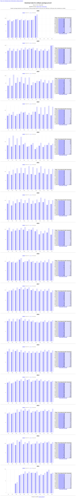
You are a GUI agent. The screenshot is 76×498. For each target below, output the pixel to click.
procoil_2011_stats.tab (63, 489)
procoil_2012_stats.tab (63, 458)
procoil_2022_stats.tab (63, 155)
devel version (44, 6)
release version (39, 6)
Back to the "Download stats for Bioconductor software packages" (11, 0)
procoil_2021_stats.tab (63, 185)
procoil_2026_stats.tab (63, 33)
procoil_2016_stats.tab (63, 337)
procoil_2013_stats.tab (63, 428)
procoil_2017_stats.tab (63, 306)
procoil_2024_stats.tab (63, 94)
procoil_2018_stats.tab (63, 276)
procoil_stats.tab (41, 496)
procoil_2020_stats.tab (63, 215)
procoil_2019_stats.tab (63, 246)
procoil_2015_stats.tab (63, 367)
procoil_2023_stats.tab (63, 124)
